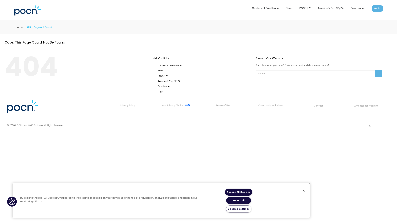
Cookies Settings (239, 208)
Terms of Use (223, 105)
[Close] (303, 190)
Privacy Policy (127, 105)
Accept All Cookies (239, 192)
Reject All (239, 200)
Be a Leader (164, 86)
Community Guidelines (270, 105)
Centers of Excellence (170, 65)
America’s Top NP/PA (169, 81)
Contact (318, 105)
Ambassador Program (366, 105)
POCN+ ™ (163, 75)
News (160, 70)
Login (160, 91)
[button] (12, 202)
